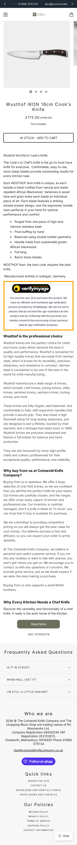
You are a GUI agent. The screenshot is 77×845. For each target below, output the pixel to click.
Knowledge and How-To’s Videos (38, 790)
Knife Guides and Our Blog (38, 794)
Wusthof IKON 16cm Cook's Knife (38, 107)
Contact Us (38, 785)
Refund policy (39, 812)
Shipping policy (38, 825)
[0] (30, 91)
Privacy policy (38, 816)
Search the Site (38, 781)
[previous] (5, 4)
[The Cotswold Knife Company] (38, 14)
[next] (72, 4)
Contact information (39, 830)
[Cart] (71, 14)
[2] (41, 91)
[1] (35, 91)
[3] (46, 91)
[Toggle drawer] (5, 14)
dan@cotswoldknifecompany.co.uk (38, 750)
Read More (38, 624)
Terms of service (38, 821)
